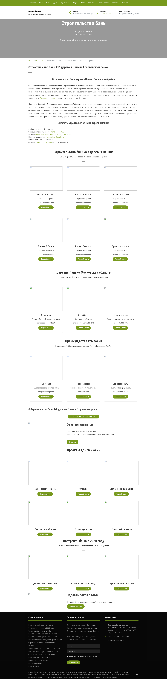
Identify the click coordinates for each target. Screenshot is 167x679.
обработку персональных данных (87, 656)
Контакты (125, 3)
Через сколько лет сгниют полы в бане (44, 649)
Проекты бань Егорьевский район (83, 416)
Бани (41, 3)
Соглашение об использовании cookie (69, 672)
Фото (83, 3)
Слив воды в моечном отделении (41, 654)
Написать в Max (84, 34)
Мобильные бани (35, 663)
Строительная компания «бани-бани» (81, 625)
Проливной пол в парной (38, 660)
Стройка (115, 3)
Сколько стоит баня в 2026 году (41, 628)
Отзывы (91, 3)
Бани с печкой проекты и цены (40, 625)
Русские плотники (47, 98)
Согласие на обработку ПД (114, 672)
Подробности (46, 207)
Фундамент (65, 3)
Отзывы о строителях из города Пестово (83, 631)
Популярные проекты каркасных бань (82, 628)
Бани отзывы (33, 666)
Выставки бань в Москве (118, 625)
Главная (33, 3)
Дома (55, 3)
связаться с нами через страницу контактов (53, 134)
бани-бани (34, 11)
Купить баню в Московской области (43, 634)
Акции (75, 3)
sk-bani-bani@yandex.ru (55, 137)
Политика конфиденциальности (93, 672)
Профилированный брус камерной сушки (45, 640)
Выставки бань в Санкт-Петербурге (122, 628)
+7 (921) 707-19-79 (106, 14)
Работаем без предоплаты (39, 657)
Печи (48, 3)
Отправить (73, 662)
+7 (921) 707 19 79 (57, 132)
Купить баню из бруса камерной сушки (44, 637)
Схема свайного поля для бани (40, 631)
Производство (103, 3)
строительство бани (44, 142)
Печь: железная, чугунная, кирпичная (43, 652)
